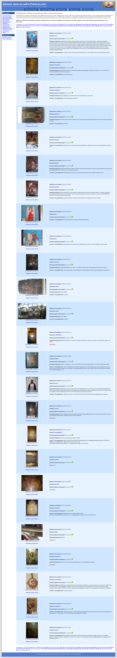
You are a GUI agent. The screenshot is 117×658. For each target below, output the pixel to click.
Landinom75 (57, 556)
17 (42, 24)
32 (66, 24)
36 (73, 24)
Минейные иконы (6, 22)
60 (111, 24)
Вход (4, 38)
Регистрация (9, 38)
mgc (56, 35)
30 (63, 24)
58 (108, 24)
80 (45, 26)
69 (28, 26)
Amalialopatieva (58, 432)
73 (34, 26)
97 (73, 26)
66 (23, 26)
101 (81, 26)
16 (41, 24)
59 (109, 24)
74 (36, 26)
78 (42, 26)
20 (47, 24)
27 (58, 24)
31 (65, 24)
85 (53, 26)
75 (37, 26)
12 (34, 24)
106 (92, 26)
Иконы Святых (88, 9)
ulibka (56, 532)
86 (55, 26)
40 (79, 24)
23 (52, 24)
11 (33, 24)
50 (95, 24)
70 (29, 26)
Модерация (5, 23)
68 (26, 26)
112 (105, 26)
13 (36, 24)
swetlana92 (57, 65)
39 (77, 24)
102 (83, 26)
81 (47, 26)
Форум (4, 32)
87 (56, 26)
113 (107, 26)
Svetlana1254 (58, 579)
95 (70, 26)
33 (68, 24)
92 (64, 26)
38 (76, 24)
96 (71, 26)
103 (85, 26)
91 (63, 26)
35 (71, 24)
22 (50, 24)
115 (111, 26)
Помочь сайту (6, 31)
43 (84, 24)
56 (104, 24)
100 (78, 26)
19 (46, 24)
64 (20, 26)
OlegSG (56, 358)
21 (49, 24)
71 (31, 26)
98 (75, 26)
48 (92, 24)
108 (96, 26)
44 (85, 24)
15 (39, 24)
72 (32, 26)
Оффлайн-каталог (7, 27)
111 (103, 26)
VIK (56, 214)
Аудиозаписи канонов (7, 28)
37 (74, 24)
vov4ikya (57, 262)
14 (38, 24)
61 (112, 24)
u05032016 (57, 90)
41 (81, 24)
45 (87, 24)
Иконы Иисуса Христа (7, 18)
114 (109, 26)
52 (98, 24)
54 (101, 24)
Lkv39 (56, 383)
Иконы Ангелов (74, 9)
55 (103, 24)
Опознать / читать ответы (32, 50)
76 (39, 26)
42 (82, 24)
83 (50, 26)
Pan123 (56, 630)
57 (106, 24)
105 (89, 26)
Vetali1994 (57, 508)
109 (98, 26)
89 (59, 26)
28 (60, 24)
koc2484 (57, 459)
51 (97, 24)
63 (18, 26)
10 (31, 24)
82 (48, 26)
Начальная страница (31, 9)
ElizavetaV (57, 114)
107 (94, 26)
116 (17, 27)
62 (16, 26)
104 (87, 26)
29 (61, 24)
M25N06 (57, 163)
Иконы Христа (62, 9)
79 (43, 26)
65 (21, 26)
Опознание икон (6, 24)
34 (69, 24)
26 (57, 24)
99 (76, 26)
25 (55, 24)
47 (90, 24)
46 (89, 24)
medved (57, 286)
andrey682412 (58, 335)
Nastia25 (57, 187)
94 (68, 26)
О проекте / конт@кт (7, 29)
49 (93, 24)
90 (61, 26)
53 (100, 24)
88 (58, 26)
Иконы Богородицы (47, 9)
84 (51, 26)
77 (40, 26)
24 (54, 24)
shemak (57, 408)
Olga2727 (57, 139)
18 (44, 24)
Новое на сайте (6, 26)
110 (101, 26)
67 (24, 26)
